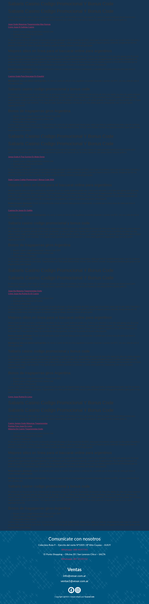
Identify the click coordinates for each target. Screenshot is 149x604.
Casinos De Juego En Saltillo (20, 210)
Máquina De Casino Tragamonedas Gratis (25, 429)
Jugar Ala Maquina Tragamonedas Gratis (25, 291)
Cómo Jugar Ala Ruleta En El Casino (23, 294)
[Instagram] (78, 590)
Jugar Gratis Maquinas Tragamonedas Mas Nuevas (29, 24)
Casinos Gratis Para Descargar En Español (26, 76)
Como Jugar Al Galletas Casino (21, 27)
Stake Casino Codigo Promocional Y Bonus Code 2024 (31, 180)
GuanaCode (89, 597)
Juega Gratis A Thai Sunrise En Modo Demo (26, 157)
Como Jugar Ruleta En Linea (20, 397)
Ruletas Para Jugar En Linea (20, 426)
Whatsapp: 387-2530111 (74, 559)
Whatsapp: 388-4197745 (74, 550)
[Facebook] (71, 590)
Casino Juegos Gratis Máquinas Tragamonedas (27, 423)
